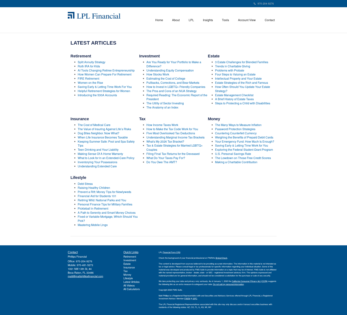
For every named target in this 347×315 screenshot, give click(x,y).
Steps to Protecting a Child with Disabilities (242, 103)
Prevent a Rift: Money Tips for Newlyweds (104, 192)
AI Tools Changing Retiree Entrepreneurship (106, 70)
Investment (129, 260)
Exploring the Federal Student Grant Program (244, 149)
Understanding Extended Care (97, 166)
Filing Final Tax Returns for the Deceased (173, 154)
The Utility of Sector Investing (165, 103)
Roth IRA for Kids (89, 66)
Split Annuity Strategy (91, 62)
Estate (127, 264)
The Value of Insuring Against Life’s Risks (104, 129)
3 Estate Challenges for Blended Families (241, 62)
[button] (176, 20)
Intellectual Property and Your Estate (238, 78)
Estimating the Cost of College (165, 78)
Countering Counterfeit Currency (236, 133)
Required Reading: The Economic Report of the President (176, 97)
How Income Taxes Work (162, 125)
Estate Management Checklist (234, 95)
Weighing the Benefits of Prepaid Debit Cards (244, 137)
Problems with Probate (229, 70)
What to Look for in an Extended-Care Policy (106, 158)
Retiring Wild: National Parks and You (102, 200)
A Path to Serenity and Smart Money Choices (107, 212)
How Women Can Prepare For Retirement (104, 74)
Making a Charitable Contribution (236, 162)
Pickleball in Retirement (93, 208)
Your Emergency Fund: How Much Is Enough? (244, 141)
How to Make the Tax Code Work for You (172, 129)
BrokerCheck (221, 257)
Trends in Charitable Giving (232, 66)
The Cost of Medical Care (94, 125)
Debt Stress (85, 184)
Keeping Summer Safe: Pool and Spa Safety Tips (106, 143)
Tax (125, 271)
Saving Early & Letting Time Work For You (105, 87)
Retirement (129, 256)
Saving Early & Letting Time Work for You (241, 145)
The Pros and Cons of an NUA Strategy (171, 91)
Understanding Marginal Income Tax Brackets (175, 137)
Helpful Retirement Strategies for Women (104, 91)
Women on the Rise (90, 83)
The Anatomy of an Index (162, 107)
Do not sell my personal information (228, 284)
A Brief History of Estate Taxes (234, 99)
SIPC (195, 298)
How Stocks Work (157, 74)
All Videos (129, 285)
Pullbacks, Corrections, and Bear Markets (172, 83)
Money (127, 274)
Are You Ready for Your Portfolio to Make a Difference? (173, 64)
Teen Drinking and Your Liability (98, 149)
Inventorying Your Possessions (97, 162)
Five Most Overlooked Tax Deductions (170, 133)
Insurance (129, 267)
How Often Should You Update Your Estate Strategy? (242, 89)
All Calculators (131, 289)
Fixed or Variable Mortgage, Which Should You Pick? (108, 218)
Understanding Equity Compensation (170, 70)
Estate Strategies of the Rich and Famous (241, 83)
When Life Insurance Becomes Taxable (103, 137)
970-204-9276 (266, 3)
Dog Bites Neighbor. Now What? (98, 133)
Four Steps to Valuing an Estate (235, 74)
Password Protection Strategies (235, 129)
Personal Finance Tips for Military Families (105, 204)
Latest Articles (131, 282)
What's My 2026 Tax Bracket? (165, 141)
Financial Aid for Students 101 (97, 196)
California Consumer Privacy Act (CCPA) (250, 281)
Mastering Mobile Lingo (93, 225)
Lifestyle (128, 278)
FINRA (187, 298)
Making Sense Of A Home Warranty (100, 154)
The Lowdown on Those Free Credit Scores (243, 158)
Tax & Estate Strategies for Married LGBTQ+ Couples (174, 147)
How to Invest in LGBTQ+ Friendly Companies (175, 87)
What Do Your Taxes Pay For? (165, 158)
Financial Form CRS (171, 252)
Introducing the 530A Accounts (97, 95)
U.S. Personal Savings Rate (233, 154)
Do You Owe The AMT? (161, 162)
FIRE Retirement (88, 78)
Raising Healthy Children (94, 188)
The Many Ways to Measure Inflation (238, 125)
